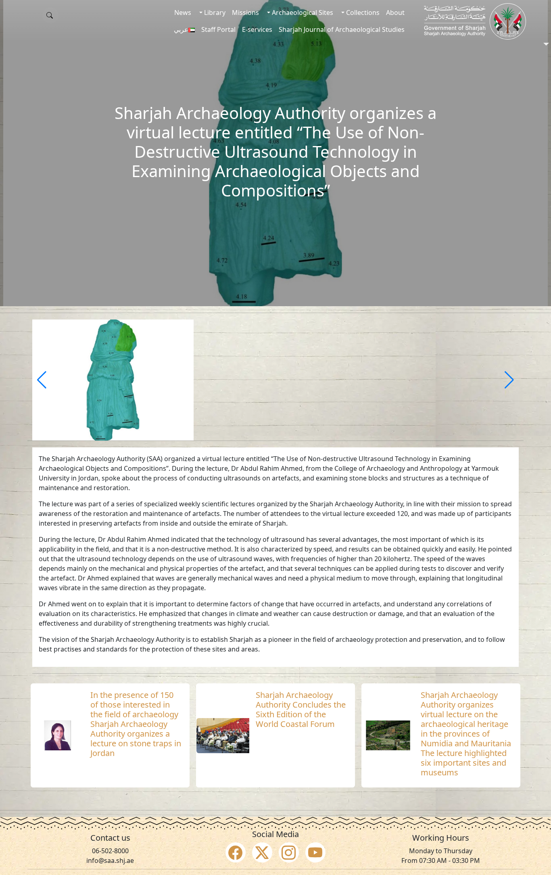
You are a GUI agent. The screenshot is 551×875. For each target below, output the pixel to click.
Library (213, 12)
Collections (362, 12)
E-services (257, 29)
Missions (245, 12)
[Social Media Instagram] (289, 852)
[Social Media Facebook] (235, 852)
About (395, 12)
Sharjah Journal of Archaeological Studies (342, 29)
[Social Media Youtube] (315, 852)
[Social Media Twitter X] (262, 852)
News (182, 12)
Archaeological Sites (301, 12)
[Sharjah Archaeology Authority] (475, 21)
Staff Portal (218, 29)
